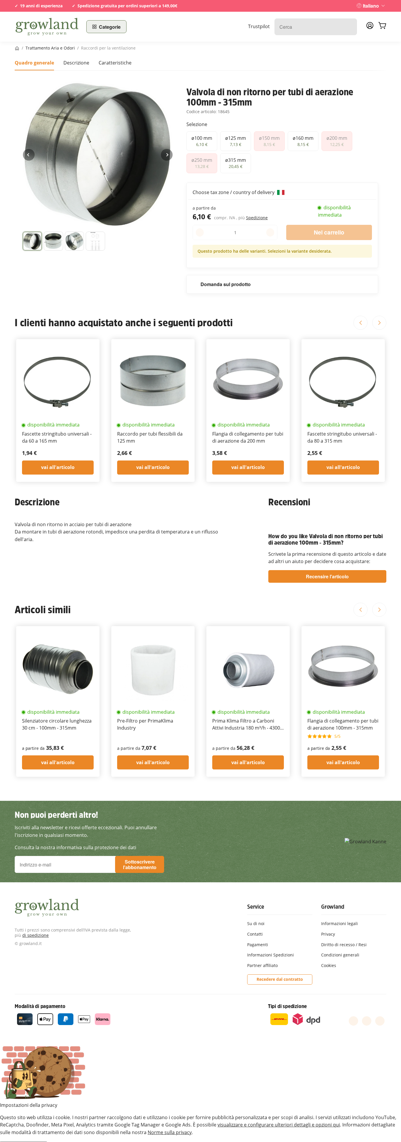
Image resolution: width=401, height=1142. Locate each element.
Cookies (328, 965)
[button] (32, 241)
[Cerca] (349, 26)
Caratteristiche (115, 63)
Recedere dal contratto (280, 979)
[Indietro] (29, 155)
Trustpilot (259, 26)
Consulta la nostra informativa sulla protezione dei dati (75, 847)
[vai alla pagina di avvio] (47, 26)
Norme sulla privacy (170, 1132)
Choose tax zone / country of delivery (234, 192)
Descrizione (76, 63)
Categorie (110, 26)
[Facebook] (353, 1021)
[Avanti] (167, 155)
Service (255, 907)
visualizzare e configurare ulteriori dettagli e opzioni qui (279, 1124)
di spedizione (35, 935)
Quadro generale (34, 63)
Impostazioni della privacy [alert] (28, 1105)
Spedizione (257, 217)
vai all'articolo (58, 467)
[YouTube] (366, 1021)
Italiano (371, 6)
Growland (332, 907)
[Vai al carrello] (382, 26)
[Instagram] (380, 1021)
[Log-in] (369, 27)
